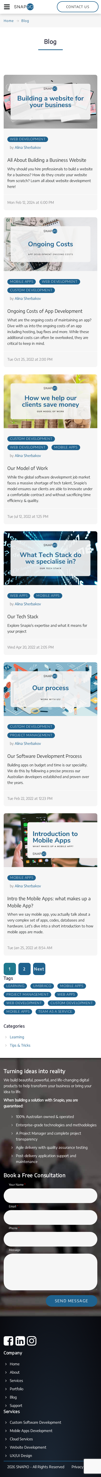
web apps (18, 595)
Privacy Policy (83, 1467)
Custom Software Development (35, 1422)
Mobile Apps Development (31, 1430)
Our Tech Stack (22, 616)
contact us (77, 7)
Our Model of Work (27, 468)
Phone (14, 1228)
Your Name (17, 1184)
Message (15, 1250)
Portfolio (16, 1389)
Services (16, 1380)
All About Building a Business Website (46, 160)
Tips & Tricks (20, 1045)
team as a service (55, 1011)
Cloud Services (21, 1439)
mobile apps (21, 281)
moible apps (17, 1011)
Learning (15, 986)
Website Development (28, 1447)
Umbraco (42, 986)
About (15, 1372)
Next (39, 969)
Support (16, 1405)
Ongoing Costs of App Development (44, 311)
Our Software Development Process (44, 756)
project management (31, 735)
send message (71, 1300)
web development (27, 139)
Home (8, 21)
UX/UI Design (21, 1455)
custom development (31, 290)
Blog (13, 1397)
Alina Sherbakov (28, 147)
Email (14, 1206)
